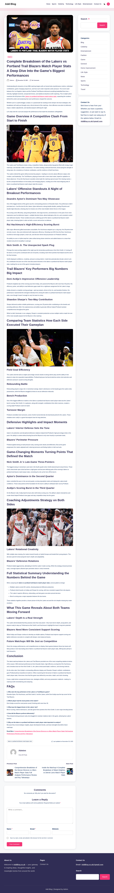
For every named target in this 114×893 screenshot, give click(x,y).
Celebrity (84, 47)
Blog (82, 42)
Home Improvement (88, 68)
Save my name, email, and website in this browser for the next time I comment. (31, 838)
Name (9, 829)
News (83, 76)
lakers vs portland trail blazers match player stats (20, 741)
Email (33, 829)
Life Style (84, 72)
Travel (83, 89)
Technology (85, 85)
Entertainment (86, 51)
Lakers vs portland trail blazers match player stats (40, 96)
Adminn (22, 750)
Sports (10, 57)
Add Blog (10, 4)
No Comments (35, 80)
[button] (23, 755)
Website (55, 829)
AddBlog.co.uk (19, 865)
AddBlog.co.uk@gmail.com (91, 121)
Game (83, 59)
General (84, 64)
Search (84, 19)
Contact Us (44, 864)
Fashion (84, 55)
